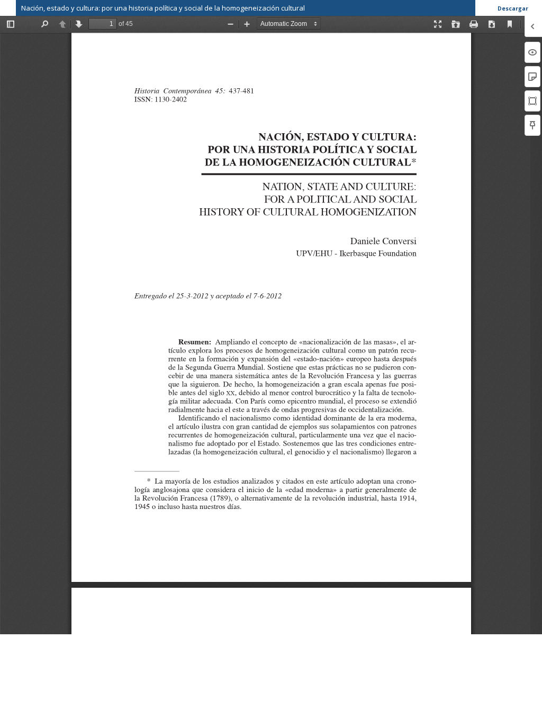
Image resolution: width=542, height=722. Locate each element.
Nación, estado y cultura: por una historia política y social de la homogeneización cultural (163, 8)
